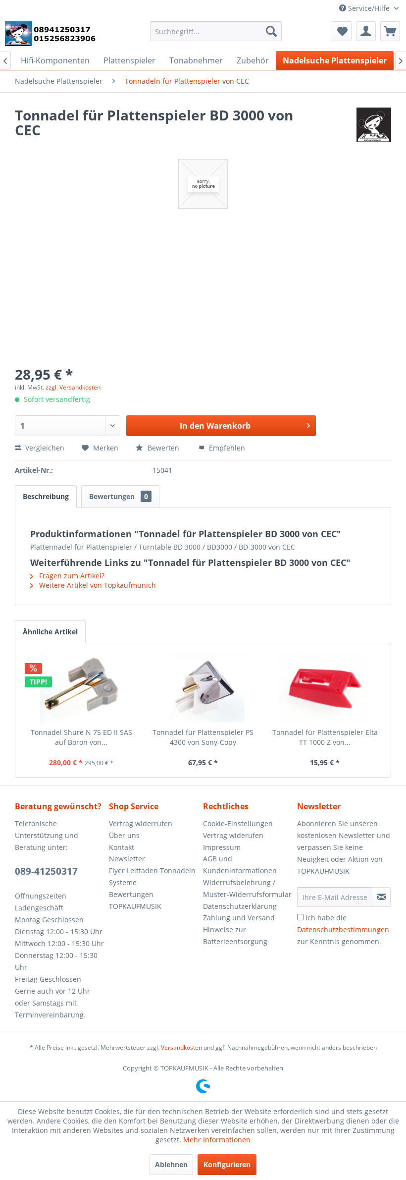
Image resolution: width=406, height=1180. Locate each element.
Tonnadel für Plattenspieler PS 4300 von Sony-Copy (203, 737)
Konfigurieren (227, 1164)
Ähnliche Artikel (50, 631)
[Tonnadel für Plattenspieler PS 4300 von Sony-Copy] (203, 688)
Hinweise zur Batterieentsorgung (235, 935)
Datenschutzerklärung (240, 906)
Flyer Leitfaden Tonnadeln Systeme (152, 876)
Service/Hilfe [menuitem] (369, 8)
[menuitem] (216, 31)
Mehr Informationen (217, 1139)
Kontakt (121, 847)
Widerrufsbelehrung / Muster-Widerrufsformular (247, 888)
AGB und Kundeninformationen (240, 864)
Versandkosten (181, 1047)
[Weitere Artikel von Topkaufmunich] (373, 125)
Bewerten (163, 447)
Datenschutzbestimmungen (343, 929)
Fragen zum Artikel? (70, 575)
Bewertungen (118, 496)
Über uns (124, 835)
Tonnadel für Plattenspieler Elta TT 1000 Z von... (325, 737)
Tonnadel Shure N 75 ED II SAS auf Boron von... (81, 737)
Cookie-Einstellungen (238, 823)
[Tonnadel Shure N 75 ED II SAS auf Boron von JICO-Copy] (81, 688)
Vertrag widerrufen (140, 823)
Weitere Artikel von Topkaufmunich (96, 585)
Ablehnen (171, 1164)
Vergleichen (43, 447)
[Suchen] (271, 31)
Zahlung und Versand (239, 917)
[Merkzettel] (342, 31)
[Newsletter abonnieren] (381, 897)
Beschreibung (46, 496)
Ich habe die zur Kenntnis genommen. (343, 929)
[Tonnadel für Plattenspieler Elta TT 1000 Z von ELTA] (325, 688)
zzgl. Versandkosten (73, 387)
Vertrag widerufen (233, 835)
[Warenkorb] (390, 31)
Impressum (222, 847)
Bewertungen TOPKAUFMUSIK (135, 900)
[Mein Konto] (366, 31)
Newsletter (127, 858)
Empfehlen (226, 447)
